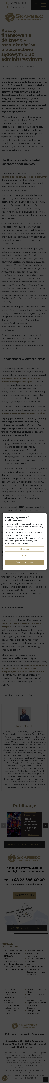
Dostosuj (24, 549)
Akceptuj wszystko (24, 562)
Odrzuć (24, 555)
